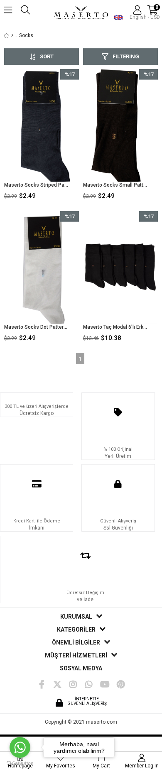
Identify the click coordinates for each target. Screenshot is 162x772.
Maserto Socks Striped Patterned (36, 185)
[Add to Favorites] (41, 136)
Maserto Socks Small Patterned (115, 185)
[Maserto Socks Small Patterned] (120, 125)
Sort (47, 56)
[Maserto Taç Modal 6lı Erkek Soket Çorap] (120, 267)
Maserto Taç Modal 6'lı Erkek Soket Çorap (115, 327)
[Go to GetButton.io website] (20, 763)
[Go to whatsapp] (20, 747)
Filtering (126, 56)
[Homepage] (12, 35)
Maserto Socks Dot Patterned (36, 327)
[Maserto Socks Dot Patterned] (41, 267)
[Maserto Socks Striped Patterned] (41, 125)
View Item (56, 136)
